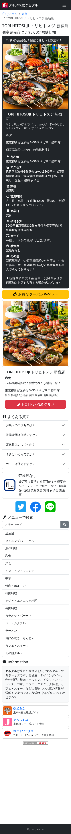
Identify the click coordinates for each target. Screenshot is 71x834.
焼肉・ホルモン (15, 586)
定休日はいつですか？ (20, 444)
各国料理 (11, 608)
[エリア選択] (64, 5)
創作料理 (11, 548)
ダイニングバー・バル (19, 541)
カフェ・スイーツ (17, 646)
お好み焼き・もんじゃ (19, 638)
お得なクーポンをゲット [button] (37, 294)
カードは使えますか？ (20, 464)
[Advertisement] (35, 784)
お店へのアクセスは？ (20, 425)
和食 (8, 556)
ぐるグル (11, 14)
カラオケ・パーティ (18, 616)
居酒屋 (9, 533)
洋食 (8, 563)
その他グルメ (14, 653)
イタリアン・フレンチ (19, 571)
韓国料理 (11, 593)
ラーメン (11, 631)
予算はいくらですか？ (20, 454)
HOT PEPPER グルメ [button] (38, 404)
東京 (24, 14)
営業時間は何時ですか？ (22, 435)
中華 (8, 578)
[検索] (64, 524)
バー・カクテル (15, 623)
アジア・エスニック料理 (21, 601)
